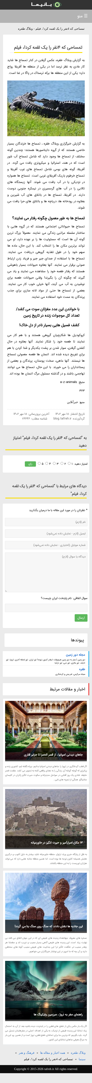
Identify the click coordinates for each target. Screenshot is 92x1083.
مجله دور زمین (75, 654)
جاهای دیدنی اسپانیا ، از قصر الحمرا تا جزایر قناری (53, 754)
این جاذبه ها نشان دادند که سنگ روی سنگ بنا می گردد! (49, 926)
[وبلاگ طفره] (46, 5)
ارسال (81, 617)
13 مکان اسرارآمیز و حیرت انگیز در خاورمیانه (57, 842)
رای (30, 464)
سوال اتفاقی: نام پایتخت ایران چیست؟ (64, 598)
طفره (82, 669)
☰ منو (82, 16)
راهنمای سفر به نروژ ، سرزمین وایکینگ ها (58, 1014)
